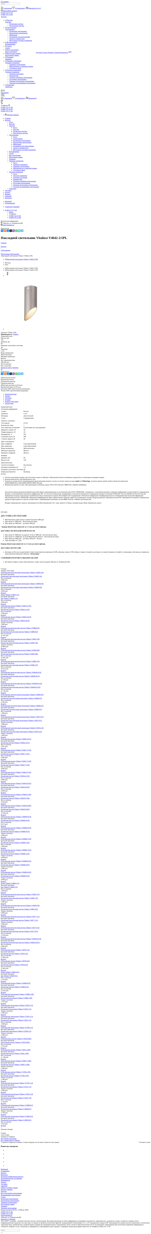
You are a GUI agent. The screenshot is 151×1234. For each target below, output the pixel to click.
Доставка (4, 1184)
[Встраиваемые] (20, 42)
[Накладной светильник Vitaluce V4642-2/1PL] (21, 259)
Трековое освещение (20, 164)
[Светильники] (20, 28)
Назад (11, 122)
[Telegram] (22, 230)
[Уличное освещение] (20, 70)
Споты (3, 1197)
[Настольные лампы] (20, 53)
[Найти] (1, 6)
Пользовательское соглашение (11, 1178)
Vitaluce (15, 334)
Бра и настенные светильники (11, 1193)
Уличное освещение (20, 176)
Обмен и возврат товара (9, 1188)
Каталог (12, 124)
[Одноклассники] (5, 230)
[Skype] (19, 230)
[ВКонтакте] (2, 230)
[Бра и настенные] (20, 50)
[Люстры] (20, 20)
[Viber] (13, 230)
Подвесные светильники (9, 1199)
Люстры (16, 129)
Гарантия (4, 1186)
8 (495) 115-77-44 (7, 13)
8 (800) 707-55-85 (7, 14)
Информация (5, 1180)
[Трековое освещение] (20, 61)
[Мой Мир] (8, 230)
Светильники (18, 139)
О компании (5, 1171)
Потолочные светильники (10, 1201)
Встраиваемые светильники (10, 1195)
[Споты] (20, 46)
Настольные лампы (7, 1204)
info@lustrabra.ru (8, 225)
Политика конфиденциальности (12, 1176)
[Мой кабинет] (2, 101)
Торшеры (4, 1206)
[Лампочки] (20, 85)
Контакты (4, 1175)
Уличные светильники (9, 1208)
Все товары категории (8, 1138)
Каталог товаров (6, 1189)
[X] (10, 230)
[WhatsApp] (16, 230)
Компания (4, 1169)
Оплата (3, 1182)
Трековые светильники (9, 1202)
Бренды (3, 1173)
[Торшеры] (20, 57)
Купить (3, 582)
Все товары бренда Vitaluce (10, 1140)
